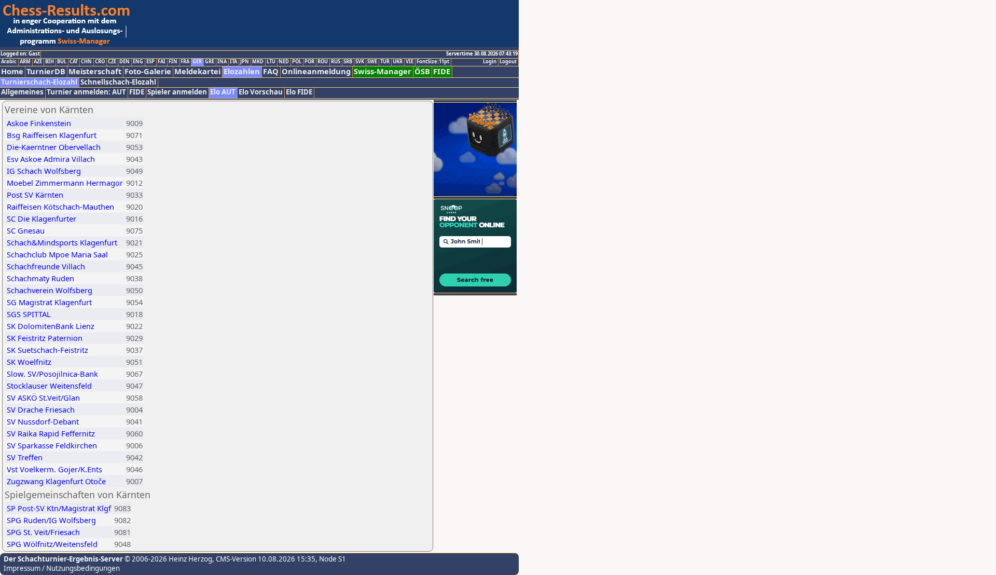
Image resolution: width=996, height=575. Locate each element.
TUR (385, 62)
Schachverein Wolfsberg (49, 290)
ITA (233, 62)
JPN (244, 62)
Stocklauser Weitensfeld (49, 385)
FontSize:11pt (433, 62)
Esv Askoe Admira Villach (51, 159)
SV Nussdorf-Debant (43, 421)
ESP (150, 62)
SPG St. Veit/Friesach (43, 532)
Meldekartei (197, 71)
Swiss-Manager (382, 71)
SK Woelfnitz (29, 362)
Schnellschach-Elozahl (118, 82)
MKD (258, 62)
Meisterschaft (94, 71)
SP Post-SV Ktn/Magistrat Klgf (59, 508)
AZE (38, 62)
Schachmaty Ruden (40, 278)
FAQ (271, 71)
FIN (173, 62)
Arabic (9, 62)
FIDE (441, 71)
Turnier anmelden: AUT (86, 92)
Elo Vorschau (261, 92)
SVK (359, 62)
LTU (271, 62)
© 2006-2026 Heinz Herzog (167, 559)
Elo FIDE (299, 92)
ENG (138, 62)
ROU (322, 62)
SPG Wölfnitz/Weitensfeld (52, 544)
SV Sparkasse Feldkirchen (52, 445)
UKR (398, 62)
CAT (74, 62)
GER (197, 62)
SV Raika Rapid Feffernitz (51, 433)
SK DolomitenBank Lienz (50, 326)
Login (489, 62)
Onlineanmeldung (316, 71)
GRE (209, 62)
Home (12, 71)
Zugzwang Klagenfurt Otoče (56, 481)
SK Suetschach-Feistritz (47, 350)
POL (296, 62)
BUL (61, 62)
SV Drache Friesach (41, 409)
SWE (372, 62)
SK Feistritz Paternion (44, 338)
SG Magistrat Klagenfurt (49, 302)
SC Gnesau (26, 230)
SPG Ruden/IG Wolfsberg (51, 520)
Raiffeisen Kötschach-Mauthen (60, 206)
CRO (100, 62)
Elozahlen (242, 71)
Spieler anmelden (177, 92)
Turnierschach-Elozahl (39, 82)
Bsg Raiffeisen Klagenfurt (51, 135)
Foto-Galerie (148, 71)
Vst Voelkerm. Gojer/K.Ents (54, 469)
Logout (508, 62)
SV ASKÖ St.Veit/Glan (43, 397)
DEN (124, 62)
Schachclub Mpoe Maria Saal (57, 254)
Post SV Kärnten (35, 194)
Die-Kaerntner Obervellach (54, 147)
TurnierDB (45, 71)
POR (309, 62)
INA (222, 62)
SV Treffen (25, 457)
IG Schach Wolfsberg (44, 171)
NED (284, 62)
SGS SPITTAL (29, 314)
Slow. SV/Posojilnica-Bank (52, 373)
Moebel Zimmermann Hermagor (65, 182)
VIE (409, 62)
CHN (86, 62)
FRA (185, 62)
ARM (25, 62)
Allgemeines (22, 92)
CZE (112, 62)
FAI (161, 62)
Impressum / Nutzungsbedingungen (62, 568)
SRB (347, 62)
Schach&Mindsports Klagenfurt (62, 242)
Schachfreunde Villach (46, 266)
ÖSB (422, 71)
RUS (335, 62)
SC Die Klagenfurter (41, 218)
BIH (49, 62)
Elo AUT (223, 92)
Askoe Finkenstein (39, 123)
